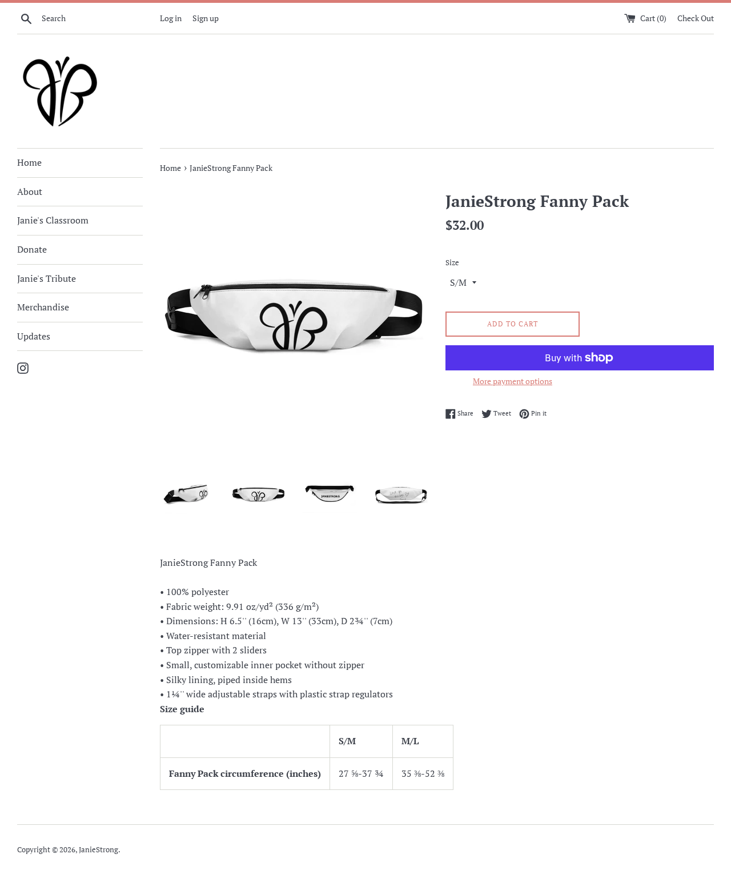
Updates (33, 336)
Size (452, 263)
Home (29, 162)
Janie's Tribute (46, 278)
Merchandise (43, 307)
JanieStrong (98, 850)
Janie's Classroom (53, 220)
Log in (171, 18)
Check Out (695, 18)
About (29, 191)
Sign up (205, 18)
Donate (32, 249)
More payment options (512, 381)
